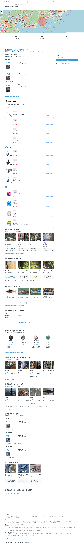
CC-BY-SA (82, 32)
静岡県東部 (20, 421)
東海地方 (16, 313)
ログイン (76, 516)
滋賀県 (27, 529)
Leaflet (68, 32)
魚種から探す (37, 516)
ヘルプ (9, 521)
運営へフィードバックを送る (14, 517)
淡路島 (41, 533)
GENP (21, 51)
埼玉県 (44, 527)
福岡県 (12, 530)
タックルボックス (77, 1)
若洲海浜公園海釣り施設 (57, 533)
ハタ (12, 50)
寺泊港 (64, 533)
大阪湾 (37, 533)
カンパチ (16, 50)
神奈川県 (56, 527)
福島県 (30, 527)
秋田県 (23, 527)
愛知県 (20, 529)
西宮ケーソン (20, 535)
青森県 (12, 527)
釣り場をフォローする (67, 60)
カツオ (20, 50)
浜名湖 (34, 533)
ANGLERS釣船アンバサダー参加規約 (31, 522)
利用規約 (13, 521)
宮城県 (20, 527)
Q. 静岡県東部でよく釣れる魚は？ (13, 493)
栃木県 (37, 527)
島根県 (52, 529)
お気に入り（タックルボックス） (56, 516)
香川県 (70, 529)
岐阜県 (12, 529)
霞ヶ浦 (30, 533)
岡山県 (56, 529)
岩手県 (16, 527)
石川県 (66, 527)
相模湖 (9, 533)
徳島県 (66, 529)
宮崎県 (30, 530)
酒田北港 (71, 533)
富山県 (63, 527)
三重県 (23, 529)
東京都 (51, 527)
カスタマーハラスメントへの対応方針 (41, 521)
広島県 (59, 529)
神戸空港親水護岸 (47, 533)
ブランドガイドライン (44, 522)
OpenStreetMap (73, 32)
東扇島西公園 (20, 533)
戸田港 (31, 403)
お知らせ (13, 524)
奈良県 (41, 529)
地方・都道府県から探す (29, 516)
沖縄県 (38, 530)
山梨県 (19, 315)
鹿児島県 (34, 530)
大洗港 (67, 533)
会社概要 (18, 524)
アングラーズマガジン (68, 516)
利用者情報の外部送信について (56, 521)
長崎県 (20, 530)
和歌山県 (45, 529)
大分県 (27, 530)
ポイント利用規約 (67, 521)
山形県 (27, 527)
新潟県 (59, 527)
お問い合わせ (53, 522)
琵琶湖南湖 (26, 533)
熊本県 (23, 530)
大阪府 (34, 529)
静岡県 (16, 315)
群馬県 (41, 527)
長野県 (9, 529)
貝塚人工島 (10, 535)
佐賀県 (16, 530)
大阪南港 (15, 535)
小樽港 (32, 535)
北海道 (9, 527)
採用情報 (22, 524)
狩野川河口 (32, 376)
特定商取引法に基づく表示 (13, 522)
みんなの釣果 (61, 1)
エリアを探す (20, 516)
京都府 (30, 529)
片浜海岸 (20, 62)
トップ (9, 516)
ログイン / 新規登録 (53, 1)
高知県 (9, 530)
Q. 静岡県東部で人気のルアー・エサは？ (14, 497)
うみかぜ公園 (14, 533)
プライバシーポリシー (20, 521)
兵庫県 (37, 529)
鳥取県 (49, 529)
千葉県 (48, 527)
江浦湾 (36, 376)
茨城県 (34, 527)
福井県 (70, 527)
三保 (19, 73)
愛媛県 (74, 529)
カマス (24, 50)
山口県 (63, 529)
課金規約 (21, 522)
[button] (2, 11)
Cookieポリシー (29, 521)
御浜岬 (34, 403)
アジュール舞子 (27, 535)
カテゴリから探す (68, 1)
